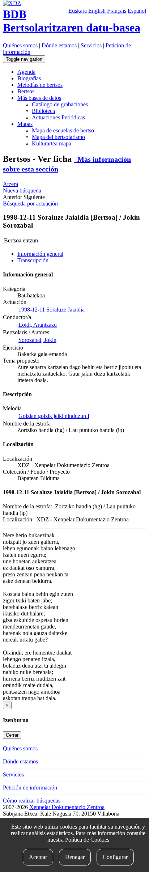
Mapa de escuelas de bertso (63, 130)
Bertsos (25, 91)
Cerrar (12, 735)
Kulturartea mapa (51, 143)
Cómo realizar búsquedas (31, 800)
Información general (40, 254)
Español (137, 11)
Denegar (75, 857)
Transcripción (32, 260)
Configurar (115, 857)
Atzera (10, 184)
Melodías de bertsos (40, 85)
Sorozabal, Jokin (37, 340)
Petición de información (30, 787)
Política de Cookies (87, 840)
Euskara (77, 11)
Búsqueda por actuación (30, 203)
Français (116, 11)
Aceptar (38, 857)
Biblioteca (43, 111)
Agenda (26, 72)
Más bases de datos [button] (39, 98)
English (97, 11)
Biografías (29, 78)
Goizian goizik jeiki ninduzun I (53, 416)
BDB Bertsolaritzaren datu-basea (71, 21)
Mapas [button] (25, 124)
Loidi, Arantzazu (37, 325)
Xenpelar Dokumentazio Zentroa (67, 807)
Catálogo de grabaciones (60, 104)
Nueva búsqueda (22, 190)
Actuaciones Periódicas (58, 117)
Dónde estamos (59, 45)
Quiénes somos (20, 45)
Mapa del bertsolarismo (58, 137)
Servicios (91, 45)
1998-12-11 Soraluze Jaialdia (51, 309)
